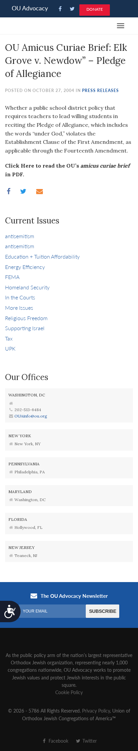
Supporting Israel (25, 328)
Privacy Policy (96, 710)
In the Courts (20, 297)
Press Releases (100, 90)
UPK (10, 348)
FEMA (12, 277)
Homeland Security (27, 287)
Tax (9, 338)
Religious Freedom (26, 318)
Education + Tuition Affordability (42, 256)
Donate (94, 9)
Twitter (89, 740)
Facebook (57, 740)
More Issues (19, 307)
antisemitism (19, 236)
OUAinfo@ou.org (30, 415)
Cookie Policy (69, 692)
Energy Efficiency (25, 267)
